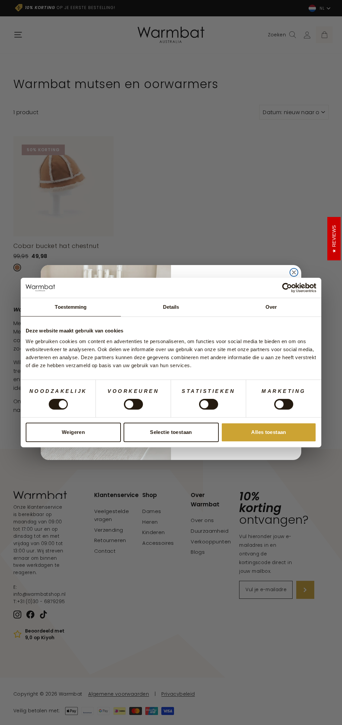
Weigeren (73, 432)
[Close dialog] (294, 272)
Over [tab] (271, 307)
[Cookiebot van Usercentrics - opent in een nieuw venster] (287, 288)
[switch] (133, 404)
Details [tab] (171, 307)
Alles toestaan (268, 432)
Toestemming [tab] (71, 307)
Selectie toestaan (171, 432)
